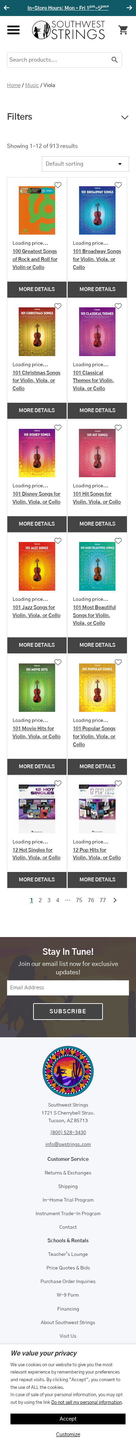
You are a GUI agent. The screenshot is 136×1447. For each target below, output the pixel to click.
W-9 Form (68, 1295)
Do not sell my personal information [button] (86, 1402)
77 (103, 900)
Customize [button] (68, 1434)
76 (91, 900)
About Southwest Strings (68, 1322)
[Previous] (7, 8)
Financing (68, 1309)
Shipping (68, 1186)
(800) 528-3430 (68, 1132)
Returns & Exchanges (68, 1173)
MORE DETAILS (37, 289)
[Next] (128, 8)
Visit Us (68, 1336)
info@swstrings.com (68, 1144)
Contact (68, 1227)
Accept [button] (68, 1419)
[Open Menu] (13, 30)
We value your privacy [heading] (43, 1354)
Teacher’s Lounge (68, 1254)
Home (14, 85)
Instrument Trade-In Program (68, 1213)
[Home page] (68, 29)
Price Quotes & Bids (68, 1268)
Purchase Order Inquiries (68, 1281)
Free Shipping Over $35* (69, 8)
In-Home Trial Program (68, 1200)
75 (79, 900)
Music (32, 85)
